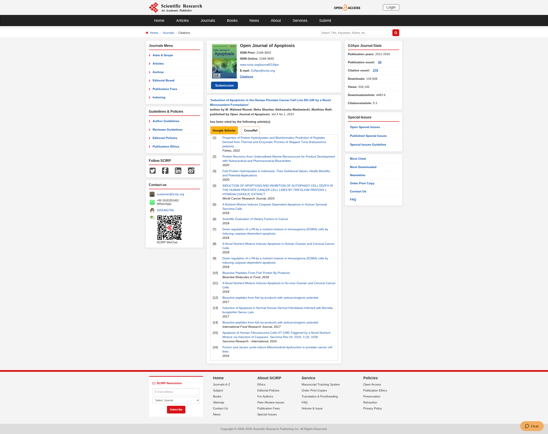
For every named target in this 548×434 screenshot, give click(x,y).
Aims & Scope (163, 55)
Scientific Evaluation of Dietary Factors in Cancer (255, 219)
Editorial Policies (165, 138)
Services (300, 20)
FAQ (353, 199)
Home (159, 20)
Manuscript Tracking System (321, 384)
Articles (182, 20)
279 (375, 70)
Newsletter (357, 175)
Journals (208, 20)
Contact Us (358, 191)
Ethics (261, 384)
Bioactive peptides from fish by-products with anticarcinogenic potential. (270, 322)
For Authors (265, 396)
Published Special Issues (368, 135)
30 (379, 62)
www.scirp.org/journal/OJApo (259, 64)
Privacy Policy (372, 408)
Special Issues (267, 414)
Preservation (371, 396)
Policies (370, 378)
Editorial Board (163, 80)
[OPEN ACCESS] (347, 7)
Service (308, 378)
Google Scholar (224, 130)
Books (232, 20)
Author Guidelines (166, 121)
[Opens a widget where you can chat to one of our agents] (532, 426)
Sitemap (218, 402)
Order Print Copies (314, 390)
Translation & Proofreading (320, 396)
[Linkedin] (178, 170)
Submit (325, 20)
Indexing (159, 97)
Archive (158, 72)
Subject (218, 390)
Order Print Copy (362, 183)
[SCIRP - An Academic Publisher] (175, 7)
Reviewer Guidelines (168, 129)
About (276, 20)
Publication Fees (165, 89)
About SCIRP (269, 378)
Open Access (372, 384)
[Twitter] (153, 170)
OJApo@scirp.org (263, 70)
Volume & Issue (312, 408)
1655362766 (165, 210)
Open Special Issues (365, 127)
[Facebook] (165, 170)
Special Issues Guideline (368, 144)
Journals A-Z (221, 384)
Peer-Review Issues (270, 402)
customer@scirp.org (170, 194)
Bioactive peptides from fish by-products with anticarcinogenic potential (270, 297)
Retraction (370, 402)
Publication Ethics (166, 146)
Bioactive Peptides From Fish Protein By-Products (256, 273)
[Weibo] (191, 170)
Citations (246, 76)
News (254, 20)
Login (391, 7)
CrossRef (251, 130)
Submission (224, 85)
